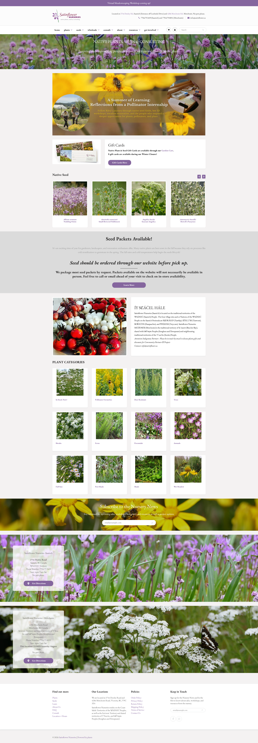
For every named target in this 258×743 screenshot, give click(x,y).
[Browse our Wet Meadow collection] (188, 469)
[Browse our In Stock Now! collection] (70, 382)
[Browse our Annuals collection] (188, 425)
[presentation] (199, 177)
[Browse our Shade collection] (148, 469)
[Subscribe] (152, 523)
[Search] (203, 30)
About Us (56, 707)
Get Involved (150, 29)
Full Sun (59, 486)
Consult (106, 29)
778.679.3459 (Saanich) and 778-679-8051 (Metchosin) (162, 18)
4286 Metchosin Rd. (175, 13)
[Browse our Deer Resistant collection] (148, 382)
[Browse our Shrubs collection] (70, 425)
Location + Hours (59, 716)
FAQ (54, 710)
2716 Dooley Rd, (127, 13)
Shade (136, 486)
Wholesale (92, 29)
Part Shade (99, 486)
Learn (54, 703)
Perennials (138, 443)
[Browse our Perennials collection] (148, 425)
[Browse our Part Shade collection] (109, 469)
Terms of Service (137, 710)
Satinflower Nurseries (67, 737)
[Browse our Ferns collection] (109, 425)
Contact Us (135, 713)
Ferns (97, 443)
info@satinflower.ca (198, 18)
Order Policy (136, 697)
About (119, 29)
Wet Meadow (179, 486)
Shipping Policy (137, 707)
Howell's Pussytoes (109, 220)
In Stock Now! (61, 399)
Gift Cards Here (119, 162)
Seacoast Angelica (70, 220)
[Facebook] (173, 719)
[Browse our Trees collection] (188, 382)
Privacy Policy (137, 700)
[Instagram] (179, 719)
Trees (176, 399)
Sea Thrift (188, 220)
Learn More (129, 285)
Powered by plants (85, 737)
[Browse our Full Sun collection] (70, 469)
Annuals (177, 443)
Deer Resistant (140, 399)
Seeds (78, 29)
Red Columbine (148, 220)
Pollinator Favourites (103, 399)
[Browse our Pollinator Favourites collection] (109, 382)
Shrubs (58, 443)
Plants (67, 29)
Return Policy (136, 703)
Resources (133, 29)
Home (57, 29)
